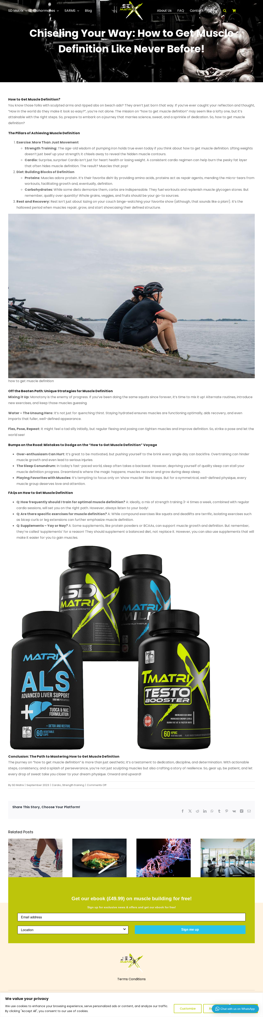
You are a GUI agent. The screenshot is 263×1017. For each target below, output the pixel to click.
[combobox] (71, 930)
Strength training (73, 785)
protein (71, 178)
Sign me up (190, 929)
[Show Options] (124, 930)
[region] (131, 1005)
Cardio (56, 785)
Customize (188, 1009)
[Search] (227, 10)
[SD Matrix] (131, 2)
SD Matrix (18, 785)
